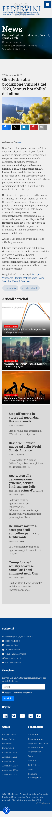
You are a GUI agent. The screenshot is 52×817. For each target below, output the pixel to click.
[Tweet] (16, 127)
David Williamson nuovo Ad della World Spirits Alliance (25, 446)
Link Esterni (34, 765)
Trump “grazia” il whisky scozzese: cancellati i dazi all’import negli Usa (23, 567)
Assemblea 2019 (9, 756)
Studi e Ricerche (11, 326)
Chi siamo (33, 734)
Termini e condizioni (22, 692)
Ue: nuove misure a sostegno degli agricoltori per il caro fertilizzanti (24, 531)
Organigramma (35, 739)
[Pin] (34, 127)
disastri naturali (29, 288)
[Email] (43, 127)
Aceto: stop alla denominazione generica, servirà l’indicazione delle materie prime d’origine (26, 482)
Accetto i (18, 692)
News (19, 142)
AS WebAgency (43, 803)
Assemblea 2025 (9, 774)
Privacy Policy (9, 734)
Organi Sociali (34, 751)
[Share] (6, 127)
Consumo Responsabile (34, 775)
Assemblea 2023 (10, 765)
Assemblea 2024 (10, 770)
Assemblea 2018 (9, 752)
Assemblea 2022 (10, 761)
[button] (6, 810)
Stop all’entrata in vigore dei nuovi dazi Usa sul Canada (24, 417)
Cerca (31, 769)
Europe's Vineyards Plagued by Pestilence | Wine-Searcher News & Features (23, 278)
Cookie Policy (8, 739)
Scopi (30, 756)
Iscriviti (8, 698)
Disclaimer (7, 743)
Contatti (32, 760)
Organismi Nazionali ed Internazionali (38, 745)
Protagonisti (8, 747)
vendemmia (10, 288)
